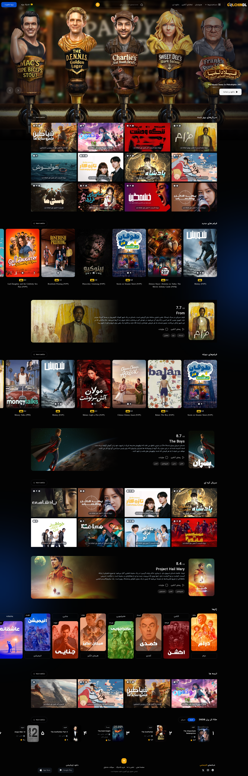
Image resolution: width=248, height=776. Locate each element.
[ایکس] (203, 770)
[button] (18, 90)
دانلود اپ (175, 4)
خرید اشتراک (120, 767)
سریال (183, 720)
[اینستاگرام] (208, 770)
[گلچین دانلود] (236, 4)
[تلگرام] (212, 770)
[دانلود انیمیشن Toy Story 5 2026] (222, 58)
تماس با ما (130, 767)
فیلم (191, 720)
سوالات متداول (109, 767)
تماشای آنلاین (187, 4)
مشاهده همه (40, 117)
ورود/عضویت (9, 4)
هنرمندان (198, 4)
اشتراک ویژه (25, 4)
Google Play (67, 770)
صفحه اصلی (140, 767)
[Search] (141, 5)
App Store (46, 770)
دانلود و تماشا (229, 92)
